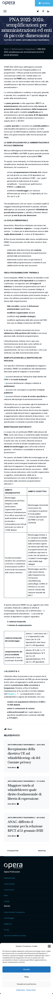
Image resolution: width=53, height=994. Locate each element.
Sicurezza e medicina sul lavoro (15, 935)
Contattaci (46, 3)
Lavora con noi (9, 890)
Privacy (6, 930)
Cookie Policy (20, 990)
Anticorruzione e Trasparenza (35, 40)
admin (18, 40)
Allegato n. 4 (12, 694)
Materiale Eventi (9, 878)
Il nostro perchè (9, 884)
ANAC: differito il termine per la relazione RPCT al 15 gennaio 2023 (25, 826)
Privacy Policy (31, 990)
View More (12, 767)
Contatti (6, 901)
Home (6, 49)
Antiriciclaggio (9, 918)
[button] (49, 946)
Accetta (26, 969)
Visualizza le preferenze (26, 984)
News (6, 895)
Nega (26, 977)
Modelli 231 (8, 924)
